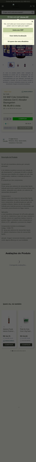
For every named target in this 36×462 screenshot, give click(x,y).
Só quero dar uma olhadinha (18, 41)
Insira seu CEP (18, 30)
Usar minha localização (18, 36)
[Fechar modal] (32, 21)
